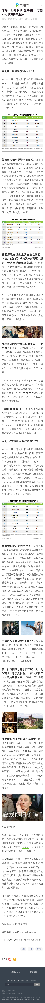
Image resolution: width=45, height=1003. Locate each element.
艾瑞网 (9, 899)
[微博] (10, 959)
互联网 (25, 847)
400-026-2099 (11, 991)
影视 (23, 949)
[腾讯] (14, 959)
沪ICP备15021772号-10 (33, 999)
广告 (6, 99)
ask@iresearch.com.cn (14, 993)
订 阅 (37, 984)
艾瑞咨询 (8, 859)
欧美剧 (39, 949)
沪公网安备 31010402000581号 (12, 999)
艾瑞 (30, 949)
